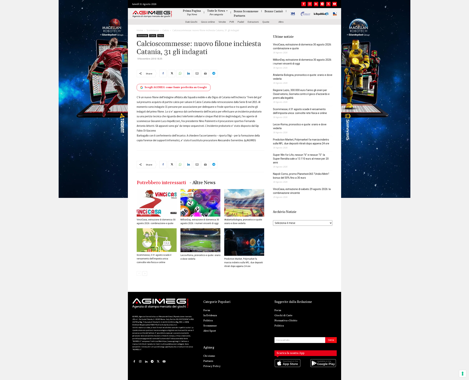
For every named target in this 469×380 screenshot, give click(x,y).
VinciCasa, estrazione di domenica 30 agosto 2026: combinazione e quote (302, 46)
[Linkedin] (316, 4)
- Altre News (202, 183)
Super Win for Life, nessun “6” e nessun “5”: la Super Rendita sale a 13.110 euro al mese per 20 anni (301, 158)
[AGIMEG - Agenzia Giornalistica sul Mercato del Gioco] (152, 14)
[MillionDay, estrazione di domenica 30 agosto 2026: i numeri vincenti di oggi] (200, 203)
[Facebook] (303, 4)
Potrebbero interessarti (161, 183)
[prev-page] (139, 273)
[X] (328, 4)
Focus (160, 35)
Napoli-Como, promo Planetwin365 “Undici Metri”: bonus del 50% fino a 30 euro (301, 175)
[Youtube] (334, 4)
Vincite (222, 21)
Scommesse (153, 30)
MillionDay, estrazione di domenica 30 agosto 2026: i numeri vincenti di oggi (302, 61)
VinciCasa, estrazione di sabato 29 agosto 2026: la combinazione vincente (302, 191)
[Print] (205, 73)
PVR (232, 21)
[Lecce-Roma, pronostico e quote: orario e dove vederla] (200, 240)
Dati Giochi (191, 21)
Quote (265, 21)
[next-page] (145, 273)
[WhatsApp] (180, 73)
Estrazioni (253, 21)
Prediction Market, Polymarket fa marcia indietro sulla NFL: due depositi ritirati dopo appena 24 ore (243, 263)
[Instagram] (310, 4)
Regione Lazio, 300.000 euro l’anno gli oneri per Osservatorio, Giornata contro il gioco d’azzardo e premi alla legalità (301, 94)
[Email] (196, 73)
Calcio (166, 30)
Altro (281, 21)
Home (140, 30)
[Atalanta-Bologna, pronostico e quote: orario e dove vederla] (244, 203)
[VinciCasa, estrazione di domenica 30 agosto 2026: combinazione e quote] (157, 203)
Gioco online (208, 21)
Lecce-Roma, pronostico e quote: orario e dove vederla (299, 126)
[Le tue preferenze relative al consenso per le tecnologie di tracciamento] (462, 373)
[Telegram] (322, 4)
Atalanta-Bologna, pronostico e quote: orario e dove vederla (302, 76)
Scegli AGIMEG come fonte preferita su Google (176, 87)
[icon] (287, 366)
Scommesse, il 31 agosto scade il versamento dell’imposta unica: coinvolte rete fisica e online (154, 259)
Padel (241, 21)
